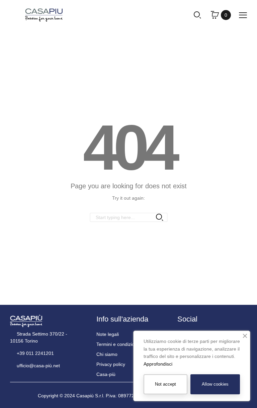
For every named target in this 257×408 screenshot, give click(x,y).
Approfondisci (158, 364)
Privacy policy (110, 364)
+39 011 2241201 (34, 353)
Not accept (165, 384)
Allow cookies (215, 384)
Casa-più (105, 374)
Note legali (107, 334)
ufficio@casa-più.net (37, 365)
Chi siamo (106, 354)
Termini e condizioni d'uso (123, 344)
